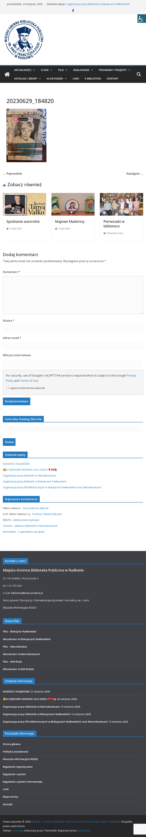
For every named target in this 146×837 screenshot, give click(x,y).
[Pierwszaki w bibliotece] (121, 195)
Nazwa (8, 321)
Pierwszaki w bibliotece (114, 223)
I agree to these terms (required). (27, 388)
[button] (33, 70)
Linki (76, 78)
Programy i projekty (113, 70)
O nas (45, 70)
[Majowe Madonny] (73, 195)
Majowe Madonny (69, 221)
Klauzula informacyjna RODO (19, 607)
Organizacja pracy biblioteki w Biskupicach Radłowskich (98, 4)
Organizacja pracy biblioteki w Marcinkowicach (29, 475)
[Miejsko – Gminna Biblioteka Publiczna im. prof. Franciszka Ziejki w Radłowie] (7, 74)
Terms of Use (29, 381)
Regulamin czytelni (14, 774)
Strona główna (11, 744)
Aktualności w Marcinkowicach (21, 654)
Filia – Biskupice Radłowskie (19, 631)
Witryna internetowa (17, 355)
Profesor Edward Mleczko (47, 514)
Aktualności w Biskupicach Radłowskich (27, 639)
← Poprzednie (12, 174)
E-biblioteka (93, 78)
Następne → (134, 174)
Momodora (9, 531)
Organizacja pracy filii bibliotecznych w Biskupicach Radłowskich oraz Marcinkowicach (52, 487)
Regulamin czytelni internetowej (22, 781)
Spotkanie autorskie (23, 221)
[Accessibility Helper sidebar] (141, 18)
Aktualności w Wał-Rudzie (18, 669)
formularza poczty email (48, 600)
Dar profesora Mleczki (35, 508)
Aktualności (22, 70)
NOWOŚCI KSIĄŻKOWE (16, 463)
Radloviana (81, 70)
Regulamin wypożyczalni (18, 766)
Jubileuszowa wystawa (26, 520)
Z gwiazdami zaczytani (31, 531)
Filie (61, 70)
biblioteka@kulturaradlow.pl (27, 593)
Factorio (7, 525)
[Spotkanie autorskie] (24, 195)
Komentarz (11, 272)
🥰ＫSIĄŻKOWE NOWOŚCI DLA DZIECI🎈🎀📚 (30, 469)
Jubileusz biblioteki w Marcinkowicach (36, 525)
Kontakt (112, 78)
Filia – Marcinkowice (15, 646)
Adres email (12, 338)
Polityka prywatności (15, 751)
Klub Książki (55, 78)
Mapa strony (10, 796)
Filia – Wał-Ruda (12, 661)
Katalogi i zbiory (25, 78)
